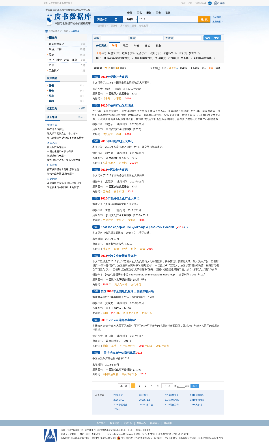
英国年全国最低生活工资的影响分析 (127, 291)
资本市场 (119, 191)
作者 (147, 45)
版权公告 (128, 423)
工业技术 (54, 70)
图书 (139, 12)
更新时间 (194, 68)
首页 (66, 31)
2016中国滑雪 (197, 400)
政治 (116, 248)
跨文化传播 (121, 284)
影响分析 (147, 313)
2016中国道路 (120, 404)
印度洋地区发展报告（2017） (123, 157)
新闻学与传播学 (204, 58)
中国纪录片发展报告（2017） (123, 93)
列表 (211, 68)
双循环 (114, 25)
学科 (114, 45)
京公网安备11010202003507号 (136, 438)
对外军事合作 (127, 345)
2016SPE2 (118, 400)
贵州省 (131, 220)
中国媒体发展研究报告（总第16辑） (126, 279)
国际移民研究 (74, 183)
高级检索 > (217, 17)
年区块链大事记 (114, 169)
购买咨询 (154, 423)
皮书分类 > (217, 21)
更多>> (81, 117)
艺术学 (173, 58)
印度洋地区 (109, 162)
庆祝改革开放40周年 (73, 137)
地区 (125, 45)
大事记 (118, 98)
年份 (136, 45)
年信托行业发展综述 (117, 105)
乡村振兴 (124, 25)
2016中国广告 (146, 404)
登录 (183, 3)
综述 (119, 134)
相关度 (172, 68)
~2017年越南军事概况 (118, 320)
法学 (183, 53)
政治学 (128, 53)
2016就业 (144, 395)
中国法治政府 (110, 374)
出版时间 (183, 68)
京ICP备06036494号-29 (104, 438)
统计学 (155, 53)
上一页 (123, 386)
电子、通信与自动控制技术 (113, 58)
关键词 (130, 19)
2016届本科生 (197, 395)
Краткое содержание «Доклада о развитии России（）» (144, 227)
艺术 (51, 65)
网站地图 (168, 423)
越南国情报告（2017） (119, 340)
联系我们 (114, 423)
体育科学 (170, 53)
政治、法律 (55, 49)
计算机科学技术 (142, 58)
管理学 (160, 58)
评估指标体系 (129, 374)
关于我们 (101, 423)
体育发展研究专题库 (57, 169)
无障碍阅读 (200, 3)
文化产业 (108, 220)
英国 (105, 313)
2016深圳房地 (172, 400)
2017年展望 (162, 345)
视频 (167, 12)
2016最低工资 (172, 404)
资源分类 (102, 19)
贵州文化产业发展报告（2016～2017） (128, 215)
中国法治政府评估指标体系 (121, 352)
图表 (158, 12)
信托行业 (108, 134)
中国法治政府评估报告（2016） (124, 369)
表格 (218, 68)
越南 (105, 345)
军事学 (186, 58)
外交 (133, 248)
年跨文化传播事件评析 (119, 255)
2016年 (117, 409)
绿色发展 (143, 25)
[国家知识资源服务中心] (210, 4)
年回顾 (145, 345)
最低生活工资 (131, 313)
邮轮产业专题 (54, 173)
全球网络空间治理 (56, 183)
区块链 (106, 191)
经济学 (114, 53)
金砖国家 (74, 187)
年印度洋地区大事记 (117, 141)
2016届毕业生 (172, 395)
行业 (158, 45)
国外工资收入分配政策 (119, 308)
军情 (113, 345)
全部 (129, 12)
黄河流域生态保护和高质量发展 (63, 159)
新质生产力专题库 (56, 147)
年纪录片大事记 (114, 76)
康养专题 (74, 169)
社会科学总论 (56, 43)
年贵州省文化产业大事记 (120, 198)
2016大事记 (196, 404)
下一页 (167, 386)
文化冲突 (136, 284)
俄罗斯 (106, 248)
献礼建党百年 (54, 137)
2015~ (146, 248)
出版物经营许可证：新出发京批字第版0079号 (201, 438)
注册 (190, 3)
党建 (134, 25)
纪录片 (106, 98)
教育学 (194, 53)
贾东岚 (109, 303)
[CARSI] (219, 4)
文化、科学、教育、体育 (63, 59)
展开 (83, 108)
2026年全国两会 (55, 129)
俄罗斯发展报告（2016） (120, 243)
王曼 (107, 210)
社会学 (143, 53)
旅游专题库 (68, 173)
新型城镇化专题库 (56, 155)
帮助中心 (141, 423)
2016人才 (118, 395)
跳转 (195, 386)
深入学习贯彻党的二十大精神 (62, 133)
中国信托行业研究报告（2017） (124, 129)
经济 (125, 248)
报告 (148, 12)
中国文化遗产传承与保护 (60, 151)
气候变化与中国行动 (57, 187)
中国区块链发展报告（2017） (123, 186)
